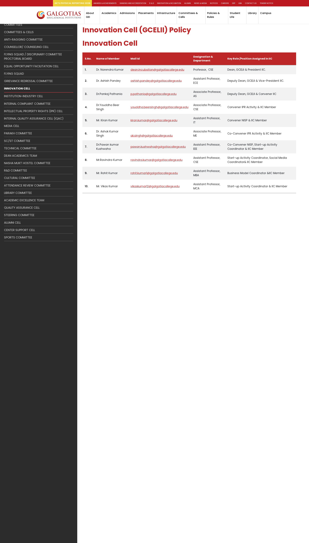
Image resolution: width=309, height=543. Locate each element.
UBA (240, 3)
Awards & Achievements (105, 3)
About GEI (90, 15)
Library (252, 13)
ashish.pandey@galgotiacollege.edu (156, 81)
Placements (146, 13)
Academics (109, 13)
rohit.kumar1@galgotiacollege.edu (154, 173)
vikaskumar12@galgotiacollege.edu (155, 186)
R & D (151, 3)
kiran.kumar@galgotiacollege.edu (154, 120)
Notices (214, 3)
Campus (265, 13)
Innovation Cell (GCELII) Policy (136, 30)
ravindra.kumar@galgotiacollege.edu (157, 160)
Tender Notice (266, 3)
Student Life (235, 15)
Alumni (187, 3)
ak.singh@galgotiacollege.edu (152, 136)
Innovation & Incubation (169, 3)
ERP (233, 3)
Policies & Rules (213, 15)
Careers (225, 3)
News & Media (200, 3)
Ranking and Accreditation (133, 3)
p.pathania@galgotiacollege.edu (154, 94)
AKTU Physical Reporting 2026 (72, 3)
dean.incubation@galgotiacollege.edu (157, 70)
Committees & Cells (188, 15)
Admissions (127, 13)
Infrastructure (166, 13)
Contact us (251, 3)
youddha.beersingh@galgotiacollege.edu (159, 107)
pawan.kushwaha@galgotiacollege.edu (158, 147)
